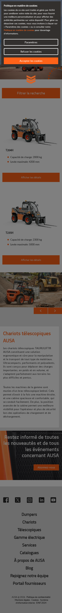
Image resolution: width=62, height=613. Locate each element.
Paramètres (31, 42)
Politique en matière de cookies (19, 30)
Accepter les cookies (31, 61)
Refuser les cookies (31, 51)
